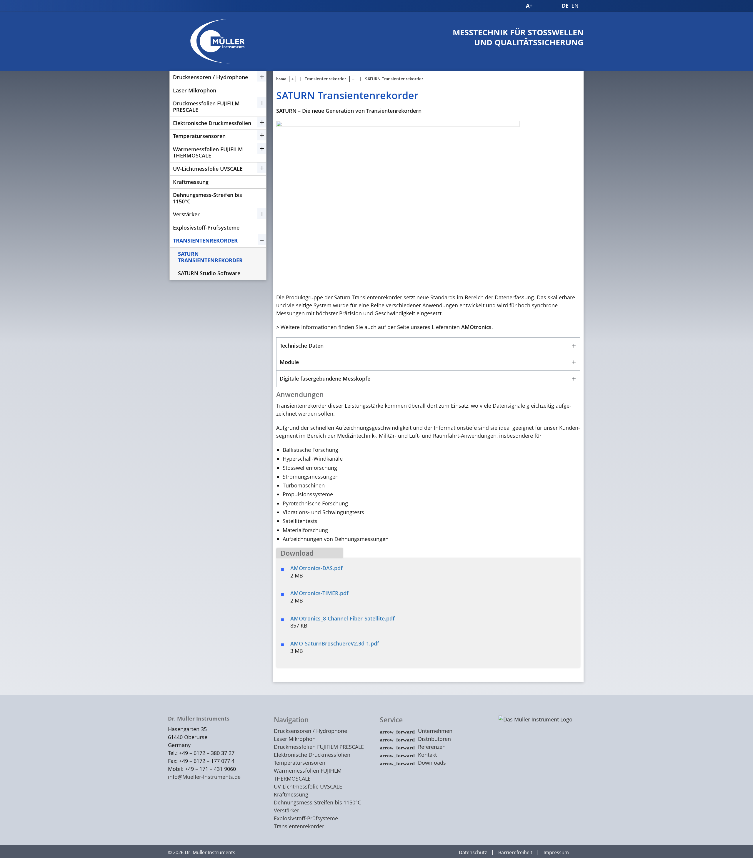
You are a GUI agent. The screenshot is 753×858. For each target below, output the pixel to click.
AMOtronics (476, 327)
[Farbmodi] (541, 5)
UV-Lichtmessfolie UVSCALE (208, 168)
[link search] (551, 5)
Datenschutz (473, 852)
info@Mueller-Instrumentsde (204, 776)
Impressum (556, 852)
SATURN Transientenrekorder (210, 257)
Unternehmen (435, 730)
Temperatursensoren (199, 136)
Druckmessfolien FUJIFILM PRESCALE (206, 106)
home (281, 79)
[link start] (517, 5)
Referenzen (432, 746)
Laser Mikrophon (194, 90)
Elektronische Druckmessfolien (212, 123)
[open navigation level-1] (291, 79)
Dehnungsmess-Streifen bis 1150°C (207, 198)
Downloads (432, 762)
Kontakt (427, 754)
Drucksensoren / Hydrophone (210, 77)
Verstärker (186, 214)
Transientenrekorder (205, 240)
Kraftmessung (191, 181)
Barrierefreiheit (515, 852)
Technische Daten (302, 345)
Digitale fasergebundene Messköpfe (325, 378)
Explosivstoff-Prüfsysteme (206, 227)
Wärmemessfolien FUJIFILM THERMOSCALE (208, 152)
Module (289, 362)
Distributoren (434, 738)
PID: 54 (247, 852)
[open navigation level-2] (351, 79)
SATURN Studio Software (209, 273)
